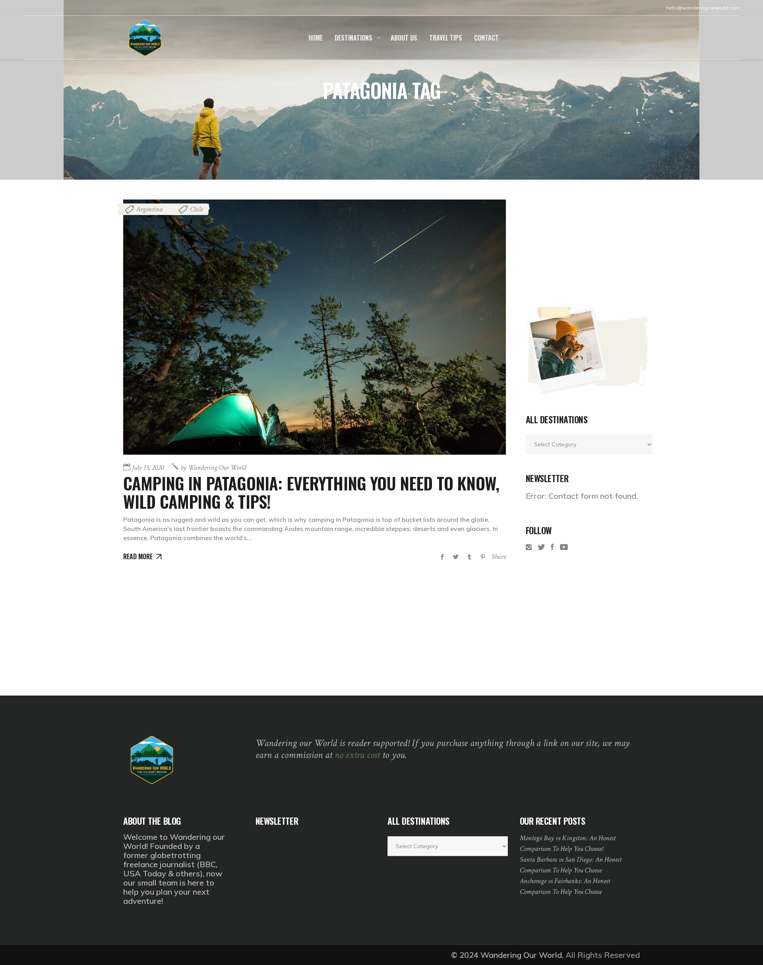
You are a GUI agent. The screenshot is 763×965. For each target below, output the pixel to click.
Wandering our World (213, 467)
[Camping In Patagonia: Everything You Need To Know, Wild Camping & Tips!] (314, 327)
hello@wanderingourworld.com (702, 8)
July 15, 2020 (148, 467)
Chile (196, 209)
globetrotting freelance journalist (162, 859)
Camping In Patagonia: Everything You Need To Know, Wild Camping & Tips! (311, 492)
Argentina (149, 209)
